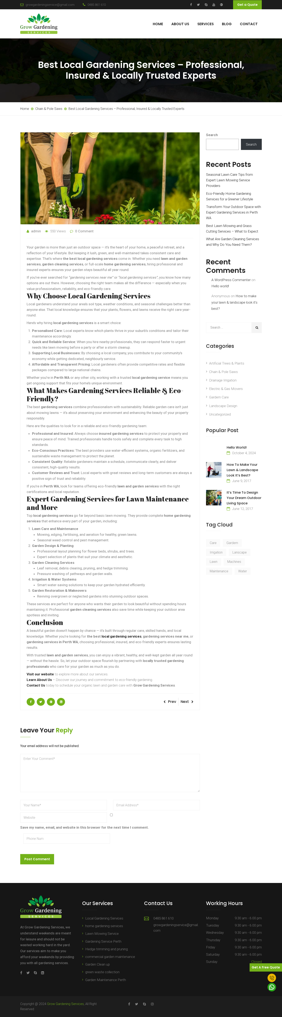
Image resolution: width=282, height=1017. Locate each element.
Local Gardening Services (104, 918)
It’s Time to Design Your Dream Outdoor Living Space (244, 498)
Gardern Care (219, 397)
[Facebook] (22, 973)
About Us (180, 23)
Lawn (213, 562)
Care (213, 543)
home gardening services (104, 926)
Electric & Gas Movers (226, 389)
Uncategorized (220, 414)
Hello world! (220, 286)
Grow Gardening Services (65, 1004)
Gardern (232, 543)
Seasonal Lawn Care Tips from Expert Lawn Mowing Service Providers (229, 180)
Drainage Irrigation (223, 380)
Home (158, 23)
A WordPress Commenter (231, 280)
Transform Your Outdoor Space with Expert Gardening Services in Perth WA (233, 212)
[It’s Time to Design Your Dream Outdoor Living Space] (214, 497)
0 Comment (84, 231)
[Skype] (35, 973)
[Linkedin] (41, 973)
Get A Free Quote (266, 967)
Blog (227, 23)
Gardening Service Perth (103, 941)
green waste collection (102, 972)
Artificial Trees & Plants (226, 363)
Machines (234, 562)
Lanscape (239, 552)
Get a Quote (247, 4)
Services (205, 23)
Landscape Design (223, 406)
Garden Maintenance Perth (105, 980)
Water (242, 571)
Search (212, 135)
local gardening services (121, 636)
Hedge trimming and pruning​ (106, 949)
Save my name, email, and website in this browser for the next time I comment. (84, 827)
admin (36, 231)
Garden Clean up (97, 964)
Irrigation (216, 552)
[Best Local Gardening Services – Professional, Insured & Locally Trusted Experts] (31, 702)
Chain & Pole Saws (223, 372)
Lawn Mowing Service (102, 933)
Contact (249, 23)
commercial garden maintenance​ (110, 957)
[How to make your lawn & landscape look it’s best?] (214, 470)
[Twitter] (28, 973)
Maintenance (219, 571)
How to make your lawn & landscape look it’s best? (234, 302)
